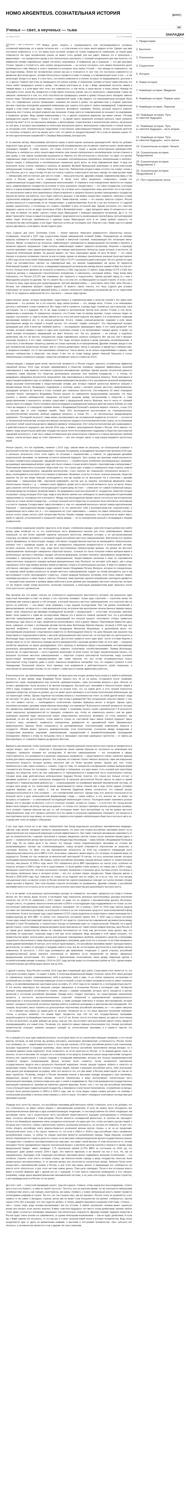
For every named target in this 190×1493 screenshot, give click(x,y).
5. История (142, 73)
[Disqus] (69, 1277)
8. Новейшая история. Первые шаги (158, 98)
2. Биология (143, 49)
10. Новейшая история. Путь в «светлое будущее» (153, 116)
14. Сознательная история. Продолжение (152, 154)
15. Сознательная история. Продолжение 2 (152, 163)
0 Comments (125, 36)
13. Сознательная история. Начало (157, 146)
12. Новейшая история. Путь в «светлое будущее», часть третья (157, 139)
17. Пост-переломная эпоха (153, 179)
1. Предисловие (145, 40)
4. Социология (145, 65)
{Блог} (176, 14)
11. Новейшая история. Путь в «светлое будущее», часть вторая (157, 127)
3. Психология (144, 57)
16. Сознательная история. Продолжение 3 (152, 172)
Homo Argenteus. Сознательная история (63, 13)
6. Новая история (146, 81)
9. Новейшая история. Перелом (155, 106)
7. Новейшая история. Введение (156, 90)
